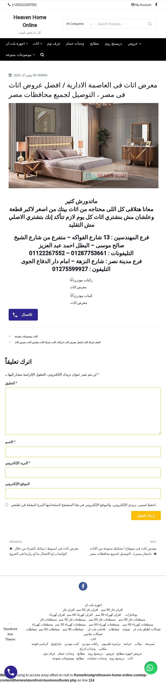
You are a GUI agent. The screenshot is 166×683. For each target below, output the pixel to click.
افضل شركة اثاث (92, 342)
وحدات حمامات (97, 658)
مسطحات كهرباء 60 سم (104, 624)
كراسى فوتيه (40, 643)
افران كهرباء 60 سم (80, 614)
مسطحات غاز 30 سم (72, 619)
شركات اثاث (58, 342)
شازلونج (56, 643)
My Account (143, 5)
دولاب (138, 643)
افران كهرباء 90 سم (108, 614)
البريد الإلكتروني (17, 463)
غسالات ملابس (93, 634)
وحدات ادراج (88, 648)
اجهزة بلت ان (15, 43)
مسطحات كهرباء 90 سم (138, 624)
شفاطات (31, 629)
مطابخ (94, 43)
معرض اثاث (20, 342)
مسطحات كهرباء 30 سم (70, 624)
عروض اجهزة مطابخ (129, 653)
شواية (126, 629)
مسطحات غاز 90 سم (132, 619)
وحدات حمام (75, 43)
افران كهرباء (57, 614)
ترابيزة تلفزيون (111, 643)
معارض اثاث (33, 342)
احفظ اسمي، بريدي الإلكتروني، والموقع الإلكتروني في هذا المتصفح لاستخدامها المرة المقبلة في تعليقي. (83, 505)
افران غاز (69, 609)
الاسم (10, 442)
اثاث (36, 43)
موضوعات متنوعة (19, 55)
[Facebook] (156, 5)
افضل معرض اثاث (74, 342)
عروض (133, 43)
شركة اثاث (45, 342)
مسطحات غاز (48, 619)
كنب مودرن (71, 643)
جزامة (128, 643)
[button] (150, 667)
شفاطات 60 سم (49, 629)
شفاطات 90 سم (73, 629)
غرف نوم (53, 43)
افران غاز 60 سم (87, 609)
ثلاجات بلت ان (96, 629)
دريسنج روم (113, 43)
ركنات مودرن (90, 643)
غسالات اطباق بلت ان (147, 629)
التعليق (11, 383)
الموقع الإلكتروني (17, 484)
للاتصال (26, 314)
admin (42, 75)
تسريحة (150, 643)
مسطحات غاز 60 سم (102, 619)
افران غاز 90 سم (112, 609)
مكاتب (103, 648)
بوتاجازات (131, 614)
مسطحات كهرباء (42, 624)
